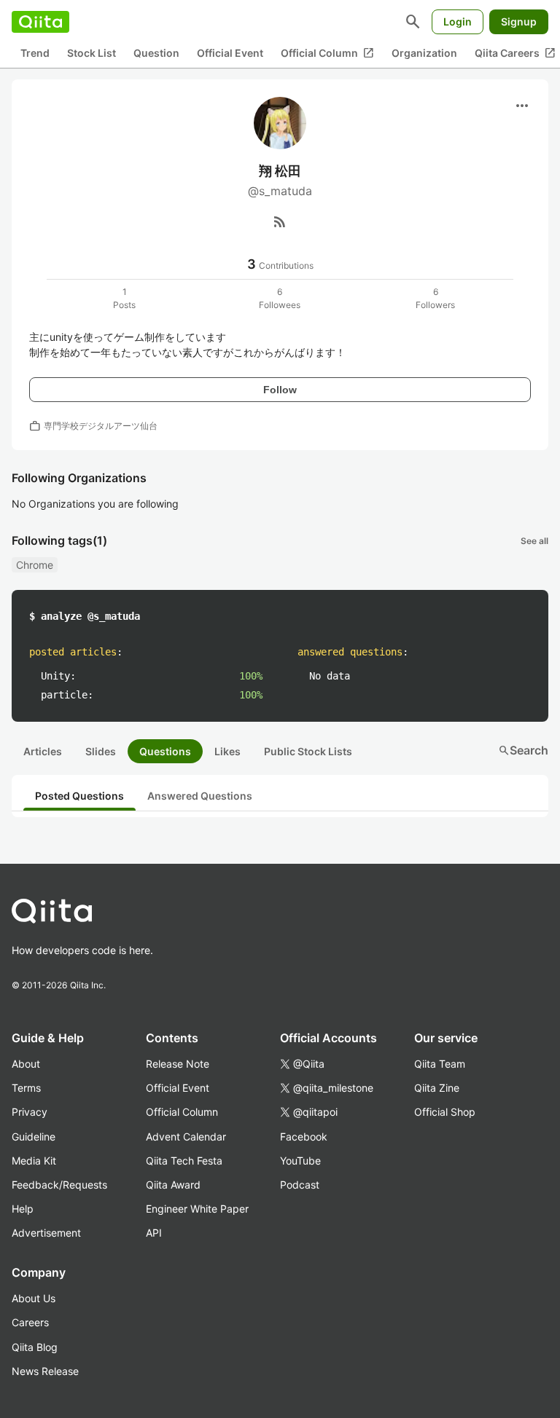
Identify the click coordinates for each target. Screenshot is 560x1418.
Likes (227, 751)
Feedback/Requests (59, 1184)
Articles (42, 751)
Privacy (29, 1112)
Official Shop (444, 1112)
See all (534, 540)
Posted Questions (79, 795)
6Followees (279, 298)
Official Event (230, 53)
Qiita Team (439, 1063)
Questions (165, 751)
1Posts (124, 298)
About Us (33, 1298)
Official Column (327, 53)
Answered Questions (199, 795)
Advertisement (46, 1232)
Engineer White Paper (197, 1208)
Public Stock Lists (308, 751)
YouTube (300, 1160)
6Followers (435, 298)
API (154, 1232)
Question (156, 53)
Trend (35, 53)
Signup (519, 21)
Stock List (91, 53)
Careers (30, 1322)
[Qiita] (40, 22)
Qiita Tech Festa (184, 1160)
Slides (100, 751)
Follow (280, 389)
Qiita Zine (436, 1088)
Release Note (177, 1063)
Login (457, 21)
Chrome (34, 565)
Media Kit (34, 1160)
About (26, 1063)
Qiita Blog (35, 1347)
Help (23, 1208)
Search (523, 750)
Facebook (303, 1136)
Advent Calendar (186, 1136)
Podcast (299, 1184)
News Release (45, 1371)
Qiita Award (173, 1184)
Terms (26, 1088)
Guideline (33, 1136)
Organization (424, 53)
